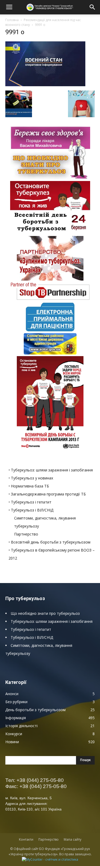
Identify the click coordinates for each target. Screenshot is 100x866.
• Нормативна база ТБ (29, 486)
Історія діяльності (21, 725)
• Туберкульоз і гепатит (30, 502)
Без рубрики (16, 701)
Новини (12, 741)
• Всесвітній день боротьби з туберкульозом (49, 542)
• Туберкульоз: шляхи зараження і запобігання (51, 470)
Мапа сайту (72, 839)
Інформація (15, 717)
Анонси (11, 693)
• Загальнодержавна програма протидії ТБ (47, 494)
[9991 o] (45, 85)
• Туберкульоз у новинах (31, 478)
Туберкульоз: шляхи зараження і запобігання (52, 621)
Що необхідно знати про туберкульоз (45, 613)
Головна (12, 20)
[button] (92, 7)
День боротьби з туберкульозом (35, 709)
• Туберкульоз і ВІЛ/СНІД (31, 510)
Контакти (26, 839)
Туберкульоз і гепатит (31, 629)
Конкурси (13, 733)
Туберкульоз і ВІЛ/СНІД (32, 637)
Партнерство (26, 534)
